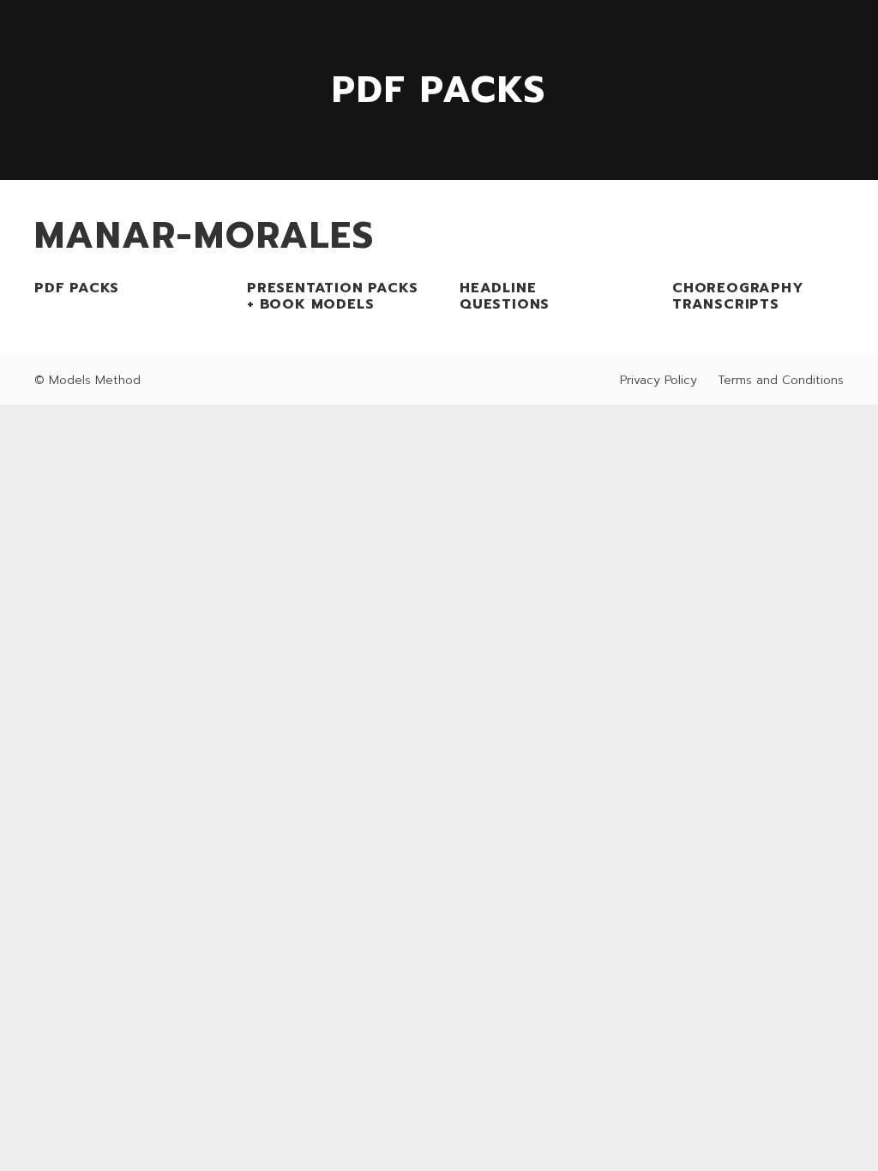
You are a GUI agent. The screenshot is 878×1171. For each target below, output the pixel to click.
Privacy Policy (658, 380)
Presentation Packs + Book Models (332, 296)
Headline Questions (505, 296)
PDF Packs (76, 288)
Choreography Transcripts (738, 296)
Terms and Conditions (781, 380)
